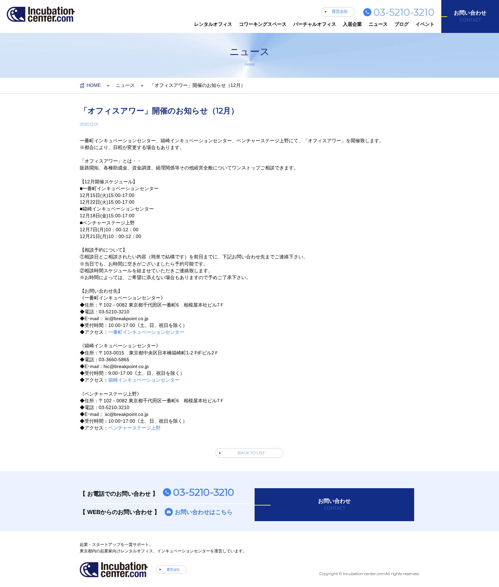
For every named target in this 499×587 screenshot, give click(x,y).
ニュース (378, 24)
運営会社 (340, 11)
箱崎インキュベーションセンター (144, 380)
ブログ (401, 24)
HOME (94, 85)
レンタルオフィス (213, 24)
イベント (425, 24)
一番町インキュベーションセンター (146, 332)
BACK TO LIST (251, 452)
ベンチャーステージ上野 (134, 427)
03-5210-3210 (404, 12)
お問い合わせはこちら (204, 512)
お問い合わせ (470, 16)
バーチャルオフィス (314, 24)
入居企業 (352, 24)
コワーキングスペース (263, 24)
